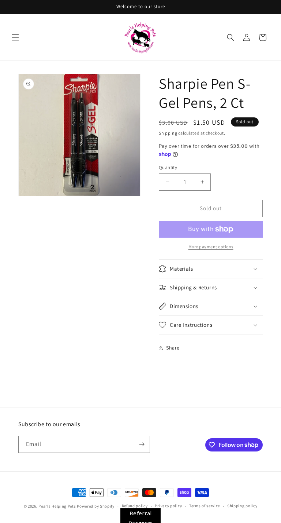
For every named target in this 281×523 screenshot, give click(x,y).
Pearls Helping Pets (57, 506)
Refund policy (135, 505)
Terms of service (204, 505)
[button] (15, 37)
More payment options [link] (210, 246)
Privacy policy (168, 505)
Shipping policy (242, 505)
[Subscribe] (142, 444)
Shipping (168, 133)
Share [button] (173, 347)
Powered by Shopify (96, 506)
